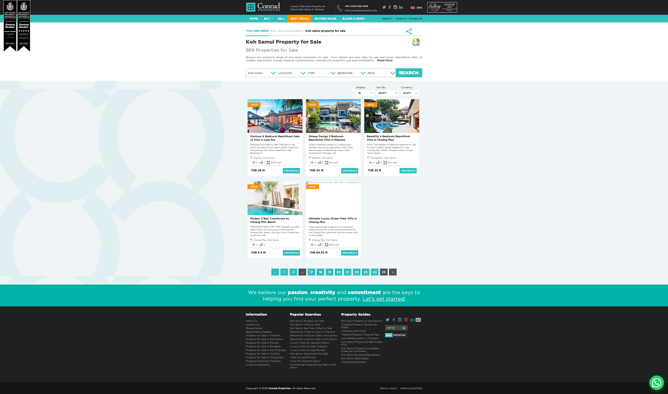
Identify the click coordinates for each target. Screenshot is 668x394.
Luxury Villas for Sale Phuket (307, 350)
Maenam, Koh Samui (322, 158)
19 (329, 272)
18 (320, 272)
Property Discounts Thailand (263, 361)
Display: (361, 87)
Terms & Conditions (411, 388)
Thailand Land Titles (353, 331)
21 (347, 272)
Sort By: (381, 87)
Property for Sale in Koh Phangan (266, 350)
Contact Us (401, 18)
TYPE (311, 73)
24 (375, 272)
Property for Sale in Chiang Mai (264, 357)
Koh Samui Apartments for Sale (309, 353)
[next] (300, 116)
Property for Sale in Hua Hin (263, 353)
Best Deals (300, 18)
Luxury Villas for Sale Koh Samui (309, 342)
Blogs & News (354, 18)
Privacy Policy (388, 388)
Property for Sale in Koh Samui (264, 339)
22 (357, 272)
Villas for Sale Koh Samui (305, 361)
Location (285, 73)
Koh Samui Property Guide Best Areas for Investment (360, 349)
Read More (385, 60)
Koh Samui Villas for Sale (305, 324)
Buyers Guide (325, 18)
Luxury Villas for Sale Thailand (308, 346)
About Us (251, 320)
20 (339, 272)
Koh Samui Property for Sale (307, 320)
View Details (291, 171)
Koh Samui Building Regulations (360, 354)
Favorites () (415, 18)
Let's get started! (384, 298)
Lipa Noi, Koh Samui (263, 158)
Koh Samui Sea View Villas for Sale (311, 328)
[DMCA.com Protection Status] (403, 335)
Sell (281, 18)
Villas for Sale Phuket (303, 357)
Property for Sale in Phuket (262, 342)
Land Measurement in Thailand (359, 338)
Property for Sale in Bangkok (263, 346)
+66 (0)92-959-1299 (356, 6)
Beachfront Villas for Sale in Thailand (312, 331)
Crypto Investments (258, 364)
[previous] (250, 116)
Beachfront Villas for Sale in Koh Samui (313, 335)
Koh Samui (255, 73)
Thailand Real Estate (353, 362)
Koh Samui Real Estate (354, 358)
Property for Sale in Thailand (263, 335)
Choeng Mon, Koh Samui (383, 158)
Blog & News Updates (259, 331)
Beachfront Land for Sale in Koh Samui (313, 339)
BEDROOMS (345, 73)
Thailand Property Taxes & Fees (360, 334)
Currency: (407, 87)
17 (311, 272)
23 (366, 272)
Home (253, 18)
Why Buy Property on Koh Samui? (362, 320)
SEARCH (409, 73)
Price (371, 73)
